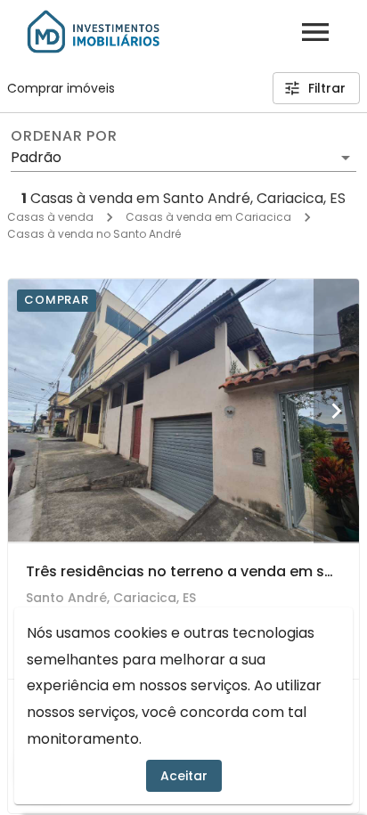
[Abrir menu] (315, 32)
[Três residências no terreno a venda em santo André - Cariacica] (183, 410)
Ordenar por (64, 136)
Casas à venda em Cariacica (208, 216)
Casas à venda (50, 216)
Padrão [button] (36, 157)
